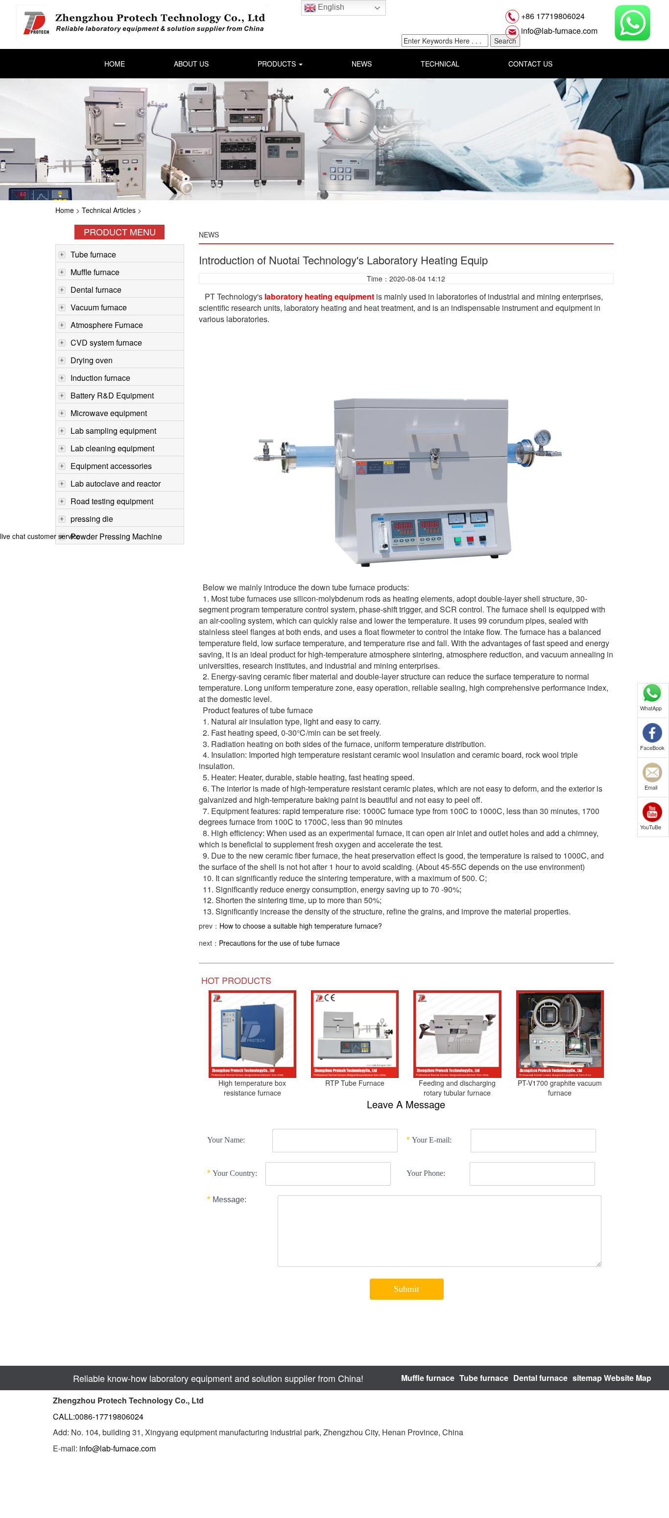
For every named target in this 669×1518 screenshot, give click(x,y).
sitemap (587, 1377)
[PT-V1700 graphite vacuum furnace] (560, 1033)
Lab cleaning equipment (112, 448)
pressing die (92, 518)
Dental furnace (96, 289)
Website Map (627, 1377)
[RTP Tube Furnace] (355, 1033)
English (330, 7)
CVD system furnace (106, 342)
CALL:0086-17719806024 (98, 1416)
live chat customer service (40, 536)
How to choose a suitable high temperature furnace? (300, 926)
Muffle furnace (95, 272)
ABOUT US (191, 64)
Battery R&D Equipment (112, 395)
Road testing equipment (112, 501)
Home (64, 210)
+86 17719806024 (552, 16)
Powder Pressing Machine (116, 536)
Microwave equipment (109, 413)
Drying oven (92, 360)
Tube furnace (93, 254)
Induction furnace (100, 377)
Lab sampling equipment (113, 430)
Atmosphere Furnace (107, 324)
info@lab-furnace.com (558, 30)
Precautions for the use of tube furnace (279, 943)
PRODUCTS (278, 64)
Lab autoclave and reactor (116, 483)
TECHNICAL (440, 64)
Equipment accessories (111, 465)
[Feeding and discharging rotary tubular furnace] (457, 1033)
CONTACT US (530, 64)
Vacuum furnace (99, 307)
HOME (114, 64)
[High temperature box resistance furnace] (252, 1033)
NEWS (362, 64)
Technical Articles (109, 210)
